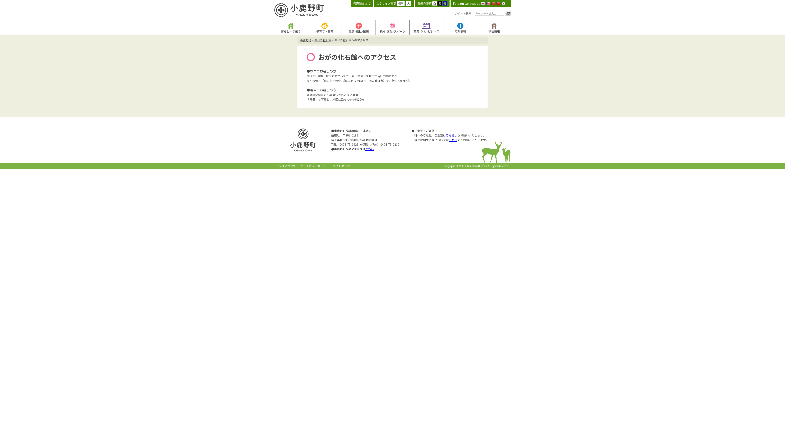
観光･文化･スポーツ (392, 31)
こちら (369, 149)
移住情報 (494, 31)
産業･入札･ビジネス (426, 31)
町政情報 (460, 31)
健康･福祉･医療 (359, 31)
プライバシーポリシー (314, 166)
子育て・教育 (324, 31)
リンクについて (286, 166)
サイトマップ (341, 166)
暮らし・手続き (291, 31)
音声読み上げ (361, 3)
